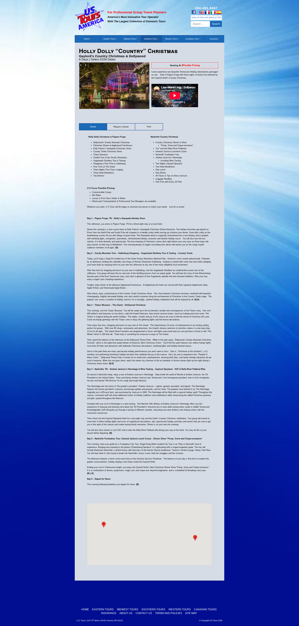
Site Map (191, 613)
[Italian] (213, 12)
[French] (207, 12)
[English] (201, 12)
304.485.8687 (206, 8)
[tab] (93, 127)
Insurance (214, 39)
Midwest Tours (130, 39)
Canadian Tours (192, 39)
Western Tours (171, 39)
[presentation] (149, 127)
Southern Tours (150, 39)
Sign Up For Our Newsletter (206, 17)
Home (86, 39)
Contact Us (144, 613)
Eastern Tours (109, 39)
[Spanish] (218, 12)
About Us (125, 613)
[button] (195, 538)
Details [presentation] (93, 127)
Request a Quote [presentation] (121, 127)
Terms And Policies (168, 613)
